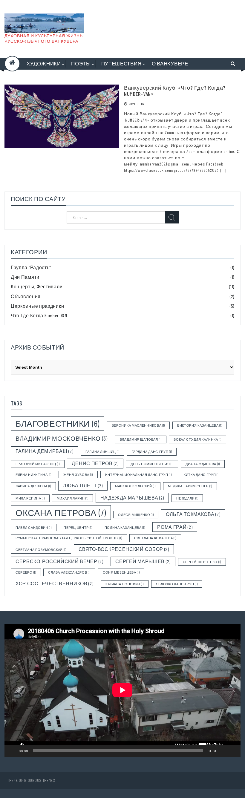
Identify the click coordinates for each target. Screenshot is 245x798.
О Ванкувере (170, 63)
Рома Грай (174, 527)
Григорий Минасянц (38, 464)
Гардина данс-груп (152, 452)
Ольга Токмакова (193, 514)
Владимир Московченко (62, 438)
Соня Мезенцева (121, 572)
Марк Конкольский (135, 486)
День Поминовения (152, 464)
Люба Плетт (83, 485)
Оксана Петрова (61, 512)
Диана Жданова (203, 464)
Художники (44, 63)
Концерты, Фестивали (36, 286)
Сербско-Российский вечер (59, 561)
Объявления (26, 296)
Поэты (81, 63)
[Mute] (223, 751)
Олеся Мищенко (136, 515)
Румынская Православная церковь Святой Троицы (69, 538)
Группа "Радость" (31, 267)
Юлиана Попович (124, 584)
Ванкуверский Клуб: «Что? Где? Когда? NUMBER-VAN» (175, 90)
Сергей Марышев (143, 561)
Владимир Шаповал (141, 439)
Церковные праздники (37, 306)
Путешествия (121, 63)
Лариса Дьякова (33, 486)
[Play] (12, 751)
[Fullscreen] (233, 751)
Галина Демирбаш (44, 451)
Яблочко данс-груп (177, 584)
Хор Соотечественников (55, 583)
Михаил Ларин (72, 498)
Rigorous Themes (39, 780)
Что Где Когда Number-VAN (39, 315)
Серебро (26, 572)
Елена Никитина (33, 475)
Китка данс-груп (201, 475)
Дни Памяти (25, 277)
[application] (122, 690)
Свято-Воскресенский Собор (124, 549)
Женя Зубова (78, 475)
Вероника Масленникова (138, 425)
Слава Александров (69, 572)
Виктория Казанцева (199, 425)
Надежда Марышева (132, 497)
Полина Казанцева (125, 527)
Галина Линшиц (102, 452)
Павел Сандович (34, 527)
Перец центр (78, 527)
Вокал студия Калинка (197, 439)
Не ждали (187, 498)
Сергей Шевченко (202, 562)
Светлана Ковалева (155, 538)
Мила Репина (30, 498)
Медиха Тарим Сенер (190, 486)
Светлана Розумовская (41, 550)
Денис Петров (95, 463)
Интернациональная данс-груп (138, 475)
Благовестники (57, 423)
